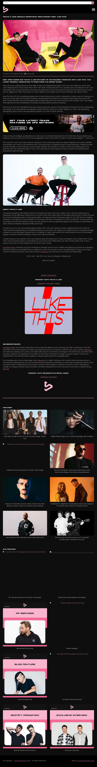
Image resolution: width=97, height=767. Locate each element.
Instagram (50, 283)
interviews (44, 252)
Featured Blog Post (25, 699)
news (75, 350)
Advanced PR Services (25, 648)
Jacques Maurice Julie (85, 761)
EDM (74, 247)
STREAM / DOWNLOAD (48, 275)
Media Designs (72, 648)
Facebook (41, 283)
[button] (93, 9)
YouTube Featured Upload (72, 699)
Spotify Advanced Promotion (25, 750)
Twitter (57, 283)
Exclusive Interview (72, 750)
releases (41, 360)
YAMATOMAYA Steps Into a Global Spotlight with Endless (72, 436)
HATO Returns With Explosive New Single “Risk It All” (25, 537)
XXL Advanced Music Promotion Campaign (25, 597)
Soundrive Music (9, 247)
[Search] (92, 2)
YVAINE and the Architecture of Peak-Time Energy (25, 470)
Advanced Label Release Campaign (72, 597)
